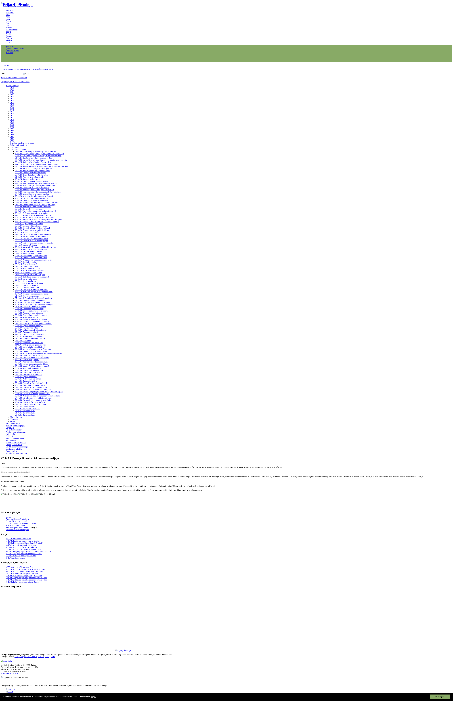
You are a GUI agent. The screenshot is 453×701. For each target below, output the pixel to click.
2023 (12, 94)
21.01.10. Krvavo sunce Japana (27, 296)
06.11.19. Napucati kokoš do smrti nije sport (31, 241)
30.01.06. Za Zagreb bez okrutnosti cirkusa (31, 351)
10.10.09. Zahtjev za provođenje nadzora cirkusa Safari (26, 578)
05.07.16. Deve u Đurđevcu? (26, 264)
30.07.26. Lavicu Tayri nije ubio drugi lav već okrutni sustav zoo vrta (41, 160)
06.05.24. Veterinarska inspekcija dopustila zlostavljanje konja (38, 192)
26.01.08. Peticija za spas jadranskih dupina (31, 319)
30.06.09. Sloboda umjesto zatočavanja (29, 309)
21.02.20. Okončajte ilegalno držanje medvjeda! (33, 234)
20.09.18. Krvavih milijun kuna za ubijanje (31, 256)
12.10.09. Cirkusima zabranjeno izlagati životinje (24, 576)
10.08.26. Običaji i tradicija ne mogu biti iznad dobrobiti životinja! (39, 154)
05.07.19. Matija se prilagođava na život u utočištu (34, 243)
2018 (12, 105)
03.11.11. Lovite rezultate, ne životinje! (29, 283)
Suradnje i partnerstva (14, 445)
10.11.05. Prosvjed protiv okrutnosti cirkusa (31, 362)
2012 (12, 117)
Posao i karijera (11, 451)
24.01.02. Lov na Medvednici (26, 406)
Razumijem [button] (439, 697)
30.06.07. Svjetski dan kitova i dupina (29, 326)
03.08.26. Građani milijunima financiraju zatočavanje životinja (38, 156)
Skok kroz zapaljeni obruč (15, 525)
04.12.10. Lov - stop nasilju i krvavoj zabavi (31, 290)
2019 (12, 103)
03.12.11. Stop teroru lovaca (25, 281)
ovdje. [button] (93, 697)
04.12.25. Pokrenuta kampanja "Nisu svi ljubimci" (34, 168)
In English (5, 65)
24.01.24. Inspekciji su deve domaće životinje (32, 194)
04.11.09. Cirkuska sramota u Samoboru (30, 300)
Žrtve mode (14, 147)
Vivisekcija (10, 13)
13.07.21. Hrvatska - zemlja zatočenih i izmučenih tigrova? (37, 222)
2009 (12, 124)
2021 (12, 98)
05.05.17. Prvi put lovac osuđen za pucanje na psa (33, 260)
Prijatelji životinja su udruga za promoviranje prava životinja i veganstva (28, 69)
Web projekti (10, 434)
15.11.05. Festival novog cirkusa (27, 360)
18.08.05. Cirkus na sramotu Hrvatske (29, 372)
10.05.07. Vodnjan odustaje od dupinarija (30, 330)
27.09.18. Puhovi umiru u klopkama (28, 253)
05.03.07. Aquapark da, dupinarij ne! (29, 336)
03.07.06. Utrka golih (23, 341)
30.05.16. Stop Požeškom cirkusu (27, 268)
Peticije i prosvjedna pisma (15, 432)
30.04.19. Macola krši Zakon (26, 245)
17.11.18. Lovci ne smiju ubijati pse (28, 251)
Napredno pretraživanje (18, 78)
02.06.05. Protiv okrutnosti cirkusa (28, 379)
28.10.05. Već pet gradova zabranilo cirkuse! (31, 364)
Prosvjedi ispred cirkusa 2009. (17, 528)
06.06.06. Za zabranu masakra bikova (29, 343)
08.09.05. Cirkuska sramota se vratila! (29, 370)
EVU (17, 657)
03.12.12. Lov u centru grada (26, 279)
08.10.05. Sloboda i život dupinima (28, 368)
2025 (12, 90)
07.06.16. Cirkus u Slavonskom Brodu (20, 567)
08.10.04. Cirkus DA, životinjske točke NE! (31, 383)
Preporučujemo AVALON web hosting (15, 82)
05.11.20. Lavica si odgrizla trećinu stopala (31, 226)
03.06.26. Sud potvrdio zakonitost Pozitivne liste (33, 162)
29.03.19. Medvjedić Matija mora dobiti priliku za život (35, 247)
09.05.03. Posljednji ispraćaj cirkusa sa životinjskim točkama (37, 396)
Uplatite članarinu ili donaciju (17, 447)
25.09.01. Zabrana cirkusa (25, 415)
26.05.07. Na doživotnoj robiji (26, 328)
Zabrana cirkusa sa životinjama (17, 519)
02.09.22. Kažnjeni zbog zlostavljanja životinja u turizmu (36, 202)
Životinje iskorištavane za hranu (22, 143)
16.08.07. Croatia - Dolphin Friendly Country (32, 321)
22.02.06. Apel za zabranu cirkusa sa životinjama (33, 349)
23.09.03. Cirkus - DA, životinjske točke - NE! (32, 394)
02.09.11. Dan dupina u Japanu (26, 285)
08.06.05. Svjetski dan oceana (26, 377)
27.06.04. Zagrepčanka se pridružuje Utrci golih (33, 389)
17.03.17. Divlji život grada (25, 262)
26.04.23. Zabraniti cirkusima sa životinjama (31, 200)
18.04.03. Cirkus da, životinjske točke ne (30, 402)
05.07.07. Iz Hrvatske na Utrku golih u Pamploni (33, 324)
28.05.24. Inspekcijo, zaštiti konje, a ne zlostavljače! (34, 190)
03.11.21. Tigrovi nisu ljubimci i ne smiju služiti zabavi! (35, 211)
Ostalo (12, 421)
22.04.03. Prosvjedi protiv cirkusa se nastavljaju (33, 400)
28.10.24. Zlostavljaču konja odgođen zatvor (31, 175)
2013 (12, 115)
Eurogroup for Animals (28, 657)
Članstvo (9, 38)
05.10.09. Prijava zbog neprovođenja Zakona (22, 582)
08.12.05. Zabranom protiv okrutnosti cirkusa (32, 358)
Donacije (9, 42)
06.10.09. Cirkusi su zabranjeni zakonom (30, 307)
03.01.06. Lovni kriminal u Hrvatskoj (29, 355)
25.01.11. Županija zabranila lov (27, 287)
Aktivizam (9, 53)
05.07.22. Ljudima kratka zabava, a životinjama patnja (35, 205)
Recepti (8, 32)
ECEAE (41, 657)
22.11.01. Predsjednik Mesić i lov (27, 409)
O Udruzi (9, 436)
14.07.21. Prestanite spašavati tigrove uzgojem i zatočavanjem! (38, 219)
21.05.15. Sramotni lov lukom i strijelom (30, 275)
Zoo (7, 23)
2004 (12, 134)
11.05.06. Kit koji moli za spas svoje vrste (30, 345)
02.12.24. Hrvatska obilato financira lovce (30, 173)
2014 (12, 113)
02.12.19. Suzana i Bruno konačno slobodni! (31, 236)
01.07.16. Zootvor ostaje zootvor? (27, 266)
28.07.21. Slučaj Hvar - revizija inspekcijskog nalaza (34, 217)
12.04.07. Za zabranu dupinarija (27, 332)
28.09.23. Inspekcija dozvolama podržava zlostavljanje (35, 196)
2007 (12, 128)
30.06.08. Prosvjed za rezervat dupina (29, 313)
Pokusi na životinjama (18, 145)
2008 (12, 126)
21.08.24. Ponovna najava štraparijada (29, 177)
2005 (12, 132)
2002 (12, 139)
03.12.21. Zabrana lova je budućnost (28, 209)
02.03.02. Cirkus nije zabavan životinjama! (31, 404)
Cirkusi (8, 21)
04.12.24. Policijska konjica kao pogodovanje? (32, 171)
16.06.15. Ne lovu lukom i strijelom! (28, 273)
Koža (8, 17)
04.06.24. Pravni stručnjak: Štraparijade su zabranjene (35, 185)
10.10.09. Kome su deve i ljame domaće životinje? (34, 304)
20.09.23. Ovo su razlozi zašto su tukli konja (31, 198)
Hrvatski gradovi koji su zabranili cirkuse (21, 523)
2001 (12, 141)
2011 (12, 120)
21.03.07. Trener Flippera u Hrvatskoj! (29, 334)
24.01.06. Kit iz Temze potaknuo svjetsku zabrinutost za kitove (38, 353)
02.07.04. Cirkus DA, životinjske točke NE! (31, 387)
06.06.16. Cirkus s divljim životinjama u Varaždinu (25, 571)
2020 (12, 101)
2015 (12, 111)
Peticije (8, 34)
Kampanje (9, 36)
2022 (12, 96)
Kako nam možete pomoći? (16, 443)
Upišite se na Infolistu (14, 449)
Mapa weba (5, 78)
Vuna (8, 19)
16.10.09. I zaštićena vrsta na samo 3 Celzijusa (32, 302)
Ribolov (9, 27)
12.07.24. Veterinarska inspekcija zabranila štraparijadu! (36, 183)
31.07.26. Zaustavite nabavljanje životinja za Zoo (33, 158)
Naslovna (9, 46)
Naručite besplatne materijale (16, 453)
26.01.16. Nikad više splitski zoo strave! (30, 270)
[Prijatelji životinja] (17, 4)
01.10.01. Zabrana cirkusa (25, 413)
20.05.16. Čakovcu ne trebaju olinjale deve (22, 573)
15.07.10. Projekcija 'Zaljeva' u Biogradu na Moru (33, 292)
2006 (12, 130)
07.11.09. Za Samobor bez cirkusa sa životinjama (33, 298)
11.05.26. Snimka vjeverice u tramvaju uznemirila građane (36, 164)
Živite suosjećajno (12, 51)
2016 (12, 109)
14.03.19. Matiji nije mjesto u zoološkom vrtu (32, 249)
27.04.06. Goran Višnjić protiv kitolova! (30, 347)
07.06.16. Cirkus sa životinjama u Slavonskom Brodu (26, 569)
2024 (12, 92)
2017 (12, 107)
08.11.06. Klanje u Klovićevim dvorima (30, 338)
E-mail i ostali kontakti (9, 673)
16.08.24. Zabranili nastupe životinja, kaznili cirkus (34, 181)
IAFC (47, 657)
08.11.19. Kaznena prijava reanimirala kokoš (31, 239)
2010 (12, 122)
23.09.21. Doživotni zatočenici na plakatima (31, 213)
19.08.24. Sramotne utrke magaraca (28, 179)
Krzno (8, 15)
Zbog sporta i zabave (18, 149)
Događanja (10, 428)
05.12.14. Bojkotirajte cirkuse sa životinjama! (32, 277)
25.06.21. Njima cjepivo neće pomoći (29, 224)
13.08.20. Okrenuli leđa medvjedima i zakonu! (32, 228)
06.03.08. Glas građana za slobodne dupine (31, 315)
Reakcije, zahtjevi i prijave (15, 426)
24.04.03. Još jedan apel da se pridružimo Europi (33, 398)
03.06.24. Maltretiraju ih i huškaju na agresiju (32, 188)
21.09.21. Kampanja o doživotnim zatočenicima (33, 215)
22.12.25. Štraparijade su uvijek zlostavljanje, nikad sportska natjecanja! (42, 166)
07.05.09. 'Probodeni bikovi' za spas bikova (31, 311)
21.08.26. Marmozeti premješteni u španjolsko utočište (35, 151)
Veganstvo (9, 10)
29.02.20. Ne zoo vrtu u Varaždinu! (28, 232)
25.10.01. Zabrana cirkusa (25, 411)
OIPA (53, 657)
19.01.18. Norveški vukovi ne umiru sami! (31, 258)
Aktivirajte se (11, 440)
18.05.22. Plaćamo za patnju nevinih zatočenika (33, 207)
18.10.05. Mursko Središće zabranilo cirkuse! (32, 366)
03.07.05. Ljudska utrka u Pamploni (28, 375)
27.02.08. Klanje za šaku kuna (26, 317)
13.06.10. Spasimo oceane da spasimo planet (31, 294)
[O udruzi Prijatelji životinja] (123, 651)
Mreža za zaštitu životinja (15, 438)
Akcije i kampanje (12, 86)
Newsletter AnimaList (14, 430)
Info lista (9, 40)
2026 (12, 88)
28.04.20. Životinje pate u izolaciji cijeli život (32, 230)
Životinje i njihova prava (15, 48)
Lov (7, 25)
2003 (12, 137)
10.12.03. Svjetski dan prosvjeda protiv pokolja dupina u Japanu (39, 392)
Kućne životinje (11, 30)
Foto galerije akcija (13, 423)
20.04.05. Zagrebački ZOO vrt (26, 381)
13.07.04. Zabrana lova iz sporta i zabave (30, 385)
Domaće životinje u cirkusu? (16, 521)
